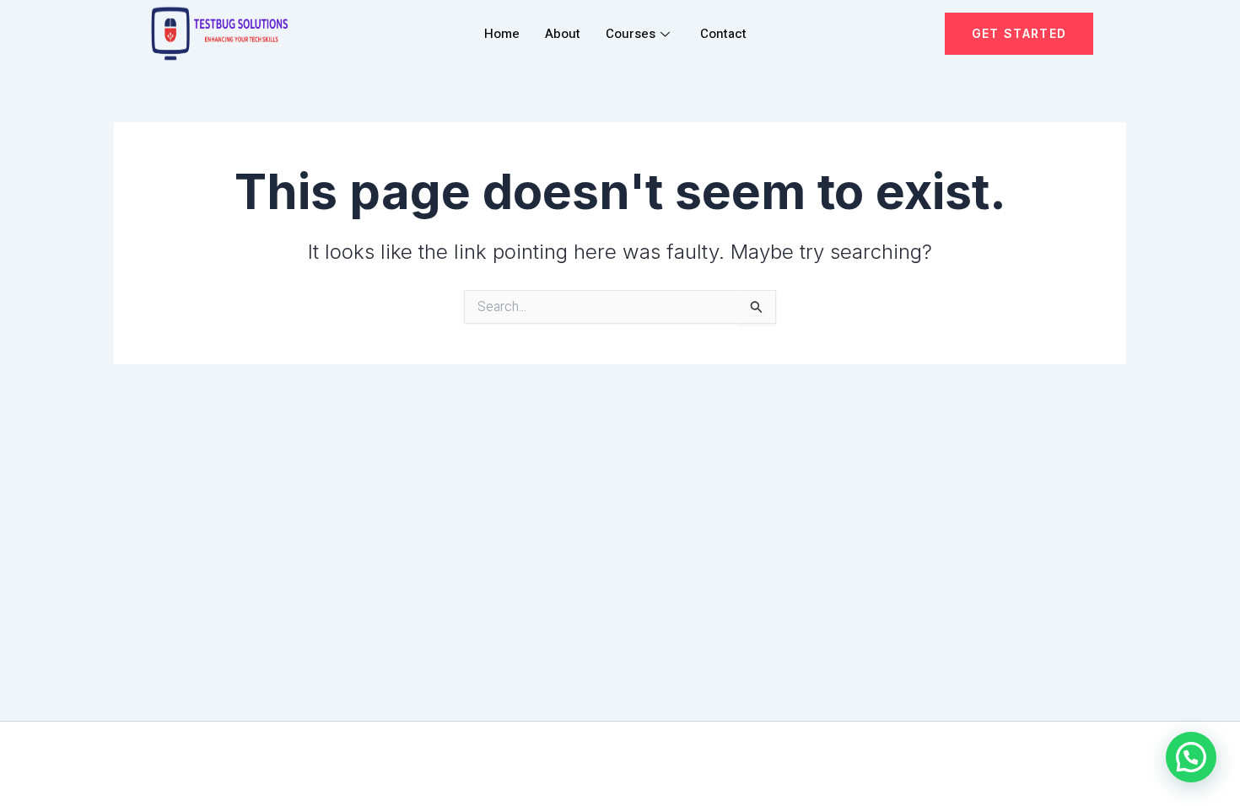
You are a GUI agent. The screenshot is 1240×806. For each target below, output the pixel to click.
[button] (1191, 757)
